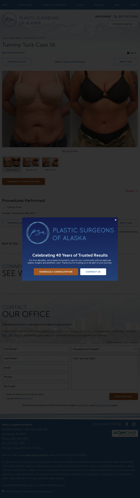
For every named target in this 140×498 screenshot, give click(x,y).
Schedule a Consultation (55, 271)
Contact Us (93, 271)
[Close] (115, 220)
